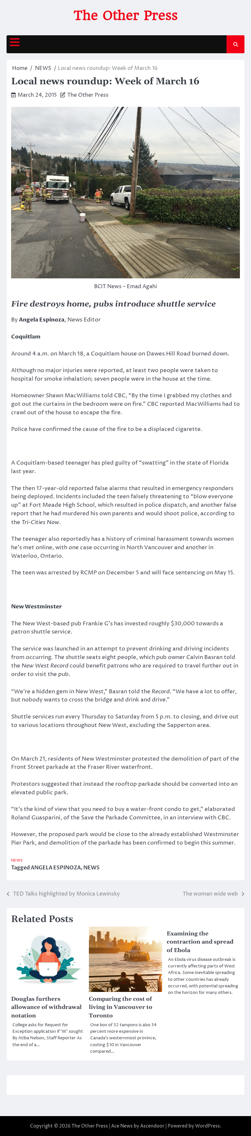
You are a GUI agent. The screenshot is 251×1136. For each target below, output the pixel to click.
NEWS (17, 860)
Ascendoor (152, 1126)
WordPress (207, 1126)
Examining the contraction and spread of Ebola (200, 942)
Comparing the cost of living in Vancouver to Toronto (120, 1008)
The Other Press (126, 15)
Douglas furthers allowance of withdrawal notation (46, 1008)
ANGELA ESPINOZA (56, 867)
